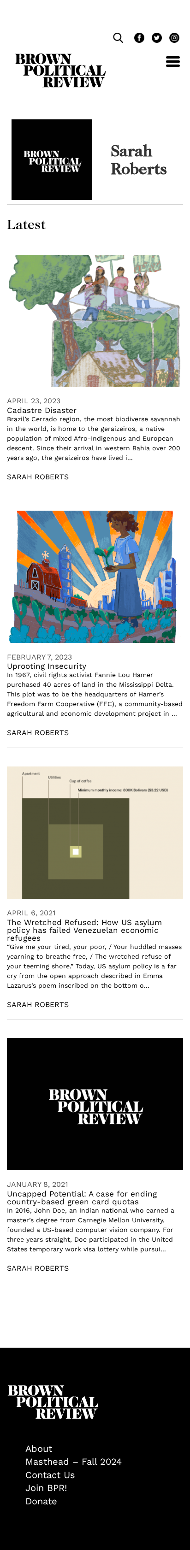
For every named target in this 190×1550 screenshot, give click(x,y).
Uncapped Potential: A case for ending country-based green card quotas (82, 1197)
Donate (41, 1501)
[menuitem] (104, 1449)
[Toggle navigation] (166, 66)
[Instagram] (172, 39)
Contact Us (50, 1474)
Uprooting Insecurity (46, 666)
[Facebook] (138, 39)
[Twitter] (156, 39)
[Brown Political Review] (60, 57)
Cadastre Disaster (42, 410)
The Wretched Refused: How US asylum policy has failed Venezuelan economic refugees (84, 930)
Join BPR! (46, 1487)
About (38, 1448)
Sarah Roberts (38, 476)
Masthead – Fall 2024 (73, 1461)
